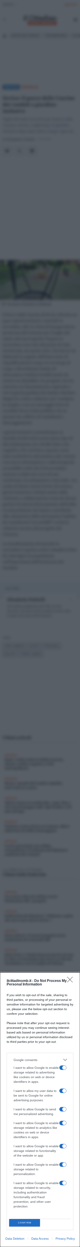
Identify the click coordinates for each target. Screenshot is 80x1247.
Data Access (40, 1238)
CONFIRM (24, 1222)
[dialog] (40, 1109)
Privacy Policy (65, 1238)
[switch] (62, 1067)
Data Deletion (14, 1238)
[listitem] (40, 1059)
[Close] (71, 981)
